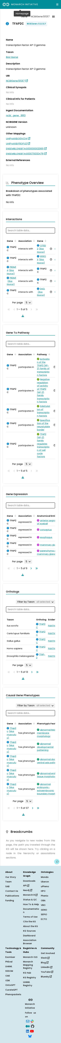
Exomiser (10, 957)
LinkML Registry (27, 984)
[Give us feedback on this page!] (57, 861)
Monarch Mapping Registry (28, 965)
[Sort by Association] (33, 240)
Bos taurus (12, 57)
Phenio (44, 895)
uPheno (45, 886)
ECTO (44, 919)
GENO (44, 909)
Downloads (29, 880)
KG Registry (29, 977)
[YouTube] (32, 1031)
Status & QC (30, 899)
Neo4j (26, 890)
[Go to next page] (30, 568)
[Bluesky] (30, 1036)
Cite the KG (29, 921)
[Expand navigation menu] (57, 4)
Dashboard (29, 935)
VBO (43, 905)
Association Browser (29, 942)
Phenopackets (13, 994)
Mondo (45, 877)
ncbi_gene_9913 (15, 115)
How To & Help (31, 904)
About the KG (30, 926)
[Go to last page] (36, 568)
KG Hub (27, 972)
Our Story (10, 877)
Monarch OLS (30, 957)
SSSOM (9, 971)
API (25, 885)
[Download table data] (22, 315)
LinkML (8, 966)
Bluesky (45, 976)
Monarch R (29, 894)
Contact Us (11, 891)
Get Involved (48, 953)
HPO (43, 891)
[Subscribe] (27, 1021)
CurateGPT (11, 989)
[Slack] (32, 1021)
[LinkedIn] (27, 1031)
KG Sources (29, 930)
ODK (7, 980)
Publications (12, 895)
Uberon (45, 881)
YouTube (46, 971)
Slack (44, 957)
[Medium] (28, 1026)
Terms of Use (30, 916)
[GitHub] (32, 1026)
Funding (9, 900)
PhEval (8, 961)
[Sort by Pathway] (48, 354)
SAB (7, 886)
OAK (7, 975)
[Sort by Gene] (15, 240)
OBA (43, 900)
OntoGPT (10, 985)
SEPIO (44, 914)
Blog (43, 962)
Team (8, 881)
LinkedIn (45, 967)
